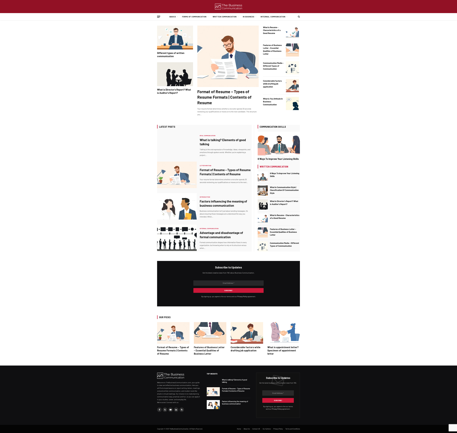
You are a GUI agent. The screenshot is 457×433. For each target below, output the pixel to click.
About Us (247, 429)
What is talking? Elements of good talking (223, 142)
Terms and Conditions (292, 429)
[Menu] (158, 16)
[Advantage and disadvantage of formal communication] (177, 238)
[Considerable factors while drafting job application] (292, 85)
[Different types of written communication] (175, 37)
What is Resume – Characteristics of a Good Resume (272, 30)
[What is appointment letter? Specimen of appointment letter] (283, 333)
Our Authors (267, 429)
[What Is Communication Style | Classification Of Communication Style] (263, 191)
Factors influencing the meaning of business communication (223, 203)
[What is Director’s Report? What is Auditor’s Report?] (175, 74)
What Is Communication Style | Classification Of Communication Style (284, 190)
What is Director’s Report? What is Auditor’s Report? (174, 91)
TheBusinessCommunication (179, 429)
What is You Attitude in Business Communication (273, 101)
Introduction (205, 197)
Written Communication (225, 17)
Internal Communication (273, 17)
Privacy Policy (242, 296)
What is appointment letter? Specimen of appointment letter (283, 350)
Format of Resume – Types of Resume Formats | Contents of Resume (224, 97)
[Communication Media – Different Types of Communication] (292, 67)
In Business (248, 17)
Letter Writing (205, 165)
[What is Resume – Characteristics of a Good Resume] (292, 32)
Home (239, 429)
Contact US (256, 429)
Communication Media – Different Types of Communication (273, 66)
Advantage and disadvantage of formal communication (221, 235)
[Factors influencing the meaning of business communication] (177, 206)
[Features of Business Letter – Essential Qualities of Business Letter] (292, 50)
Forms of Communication (194, 17)
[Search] (298, 16)
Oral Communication (207, 135)
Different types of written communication (170, 55)
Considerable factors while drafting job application (272, 84)
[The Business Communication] (228, 6)
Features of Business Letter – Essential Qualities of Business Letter (272, 49)
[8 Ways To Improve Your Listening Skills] (279, 143)
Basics (172, 17)
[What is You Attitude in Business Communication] (292, 103)
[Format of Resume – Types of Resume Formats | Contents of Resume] (228, 56)
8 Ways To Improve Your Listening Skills (278, 158)
